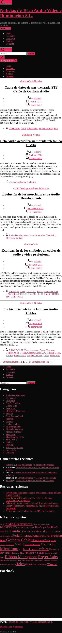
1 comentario (36, 212)
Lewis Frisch (20, 355)
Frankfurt (56, 535)
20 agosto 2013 (36, 264)
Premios (9, 445)
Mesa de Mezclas (41, 188)
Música (43, 549)
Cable (22, 291)
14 (30, 362)
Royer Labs (11, 450)
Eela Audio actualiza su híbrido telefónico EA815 (31, 143)
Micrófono (9, 548)
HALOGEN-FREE (15, 294)
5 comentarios (35, 327)
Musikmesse (30, 549)
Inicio (8, 33)
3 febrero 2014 (35, 155)
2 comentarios (35, 105)
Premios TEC (18, 553)
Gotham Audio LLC (36, 353)
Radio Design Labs (14, 447)
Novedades (6, 552)
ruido (2, 560)
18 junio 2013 (35, 323)
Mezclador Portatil (14, 238)
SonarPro (54, 560)
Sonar (48, 560)
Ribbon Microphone (21, 556)
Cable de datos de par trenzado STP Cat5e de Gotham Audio (31, 89)
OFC (34, 294)
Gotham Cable (27, 81)
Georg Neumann (47, 350)
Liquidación (10, 545)
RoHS (47, 294)
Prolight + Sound (34, 552)
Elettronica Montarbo (15, 411)
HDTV (28, 294)
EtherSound (32, 128)
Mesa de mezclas (37, 235)
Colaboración (22, 527)
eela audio (13, 182)
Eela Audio (27, 135)
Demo (31, 527)
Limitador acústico (14, 429)
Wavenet (10, 452)
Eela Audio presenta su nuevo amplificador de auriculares (32, 503)
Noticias (9, 41)
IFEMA (53, 541)
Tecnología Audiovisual (8, 564)
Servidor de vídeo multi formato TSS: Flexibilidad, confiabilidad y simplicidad (29, 499)
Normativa (54, 549)
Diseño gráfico (42, 527)
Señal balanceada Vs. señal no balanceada (35, 465)
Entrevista (51, 532)
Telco (46, 355)
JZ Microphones (13, 426)
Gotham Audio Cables (16, 353)
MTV (20, 549)
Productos (10, 36)
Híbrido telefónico (27, 182)
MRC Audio (11, 439)
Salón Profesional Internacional (32, 560)
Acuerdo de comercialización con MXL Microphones (30, 511)
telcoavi (37, 98)
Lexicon (2, 545)
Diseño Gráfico (13, 403)
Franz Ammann (31, 350)
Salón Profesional (11, 560)
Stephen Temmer (34, 355)
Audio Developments (23, 188)
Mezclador (51, 235)
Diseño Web (11, 406)
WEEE (20, 296)
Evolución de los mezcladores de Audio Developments (31, 196)
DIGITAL (31, 291)
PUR (40, 294)
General (9, 421)
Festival (9, 419)
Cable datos (14, 128)
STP (56, 128)
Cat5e (23, 128)
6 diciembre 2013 (35, 208)
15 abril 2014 (35, 101)
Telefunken (55, 355)
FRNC (40, 291)
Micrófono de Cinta (15, 437)
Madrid (19, 544)
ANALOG (14, 291)
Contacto (10, 44)
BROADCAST (16, 350)
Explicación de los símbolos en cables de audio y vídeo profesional (31, 252)
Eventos (9, 413)
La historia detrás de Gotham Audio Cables (31, 311)
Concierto (10, 400)
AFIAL (2, 524)
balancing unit (38, 524)
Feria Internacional (14, 416)
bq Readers (11, 398)
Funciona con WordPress (11, 626)
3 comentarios (35, 158)
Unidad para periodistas (36, 564)
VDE (13, 296)
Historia (9, 355)
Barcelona (46, 524)
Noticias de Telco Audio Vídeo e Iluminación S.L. (31, 13)
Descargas (10, 38)
